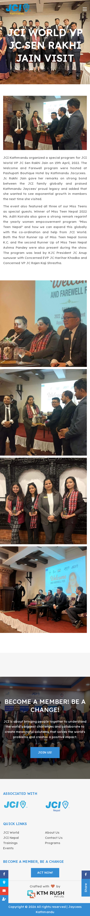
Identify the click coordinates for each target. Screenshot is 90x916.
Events (8, 848)
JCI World (11, 832)
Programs (52, 843)
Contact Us (54, 838)
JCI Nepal (11, 838)
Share (86, 887)
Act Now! (45, 872)
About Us (52, 832)
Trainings (10, 843)
